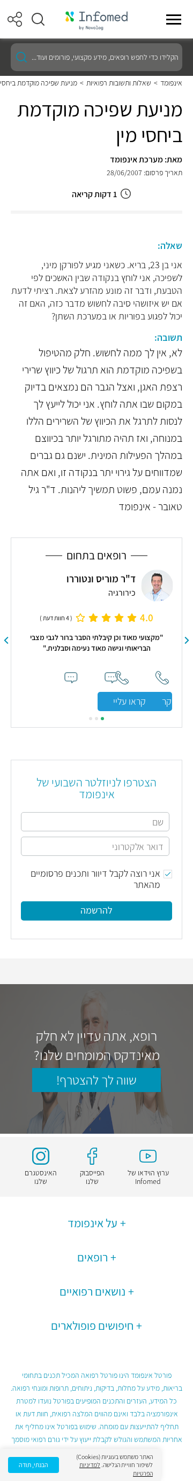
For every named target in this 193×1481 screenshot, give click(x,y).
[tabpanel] (96, 640)
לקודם (187, 640)
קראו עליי (129, 701)
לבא (6, 640)
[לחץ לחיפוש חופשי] (21, 57)
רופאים (92, 1257)
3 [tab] (90, 718)
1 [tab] (102, 718)
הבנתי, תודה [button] (33, 1465)
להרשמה (96, 910)
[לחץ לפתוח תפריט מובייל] (173, 19)
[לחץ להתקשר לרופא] (122, 677)
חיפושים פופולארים (92, 1325)
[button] (38, 19)
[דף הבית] (96, 19)
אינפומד (171, 83)
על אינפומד (92, 1222)
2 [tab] (96, 718)
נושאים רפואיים (92, 1291)
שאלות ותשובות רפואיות (118, 83)
